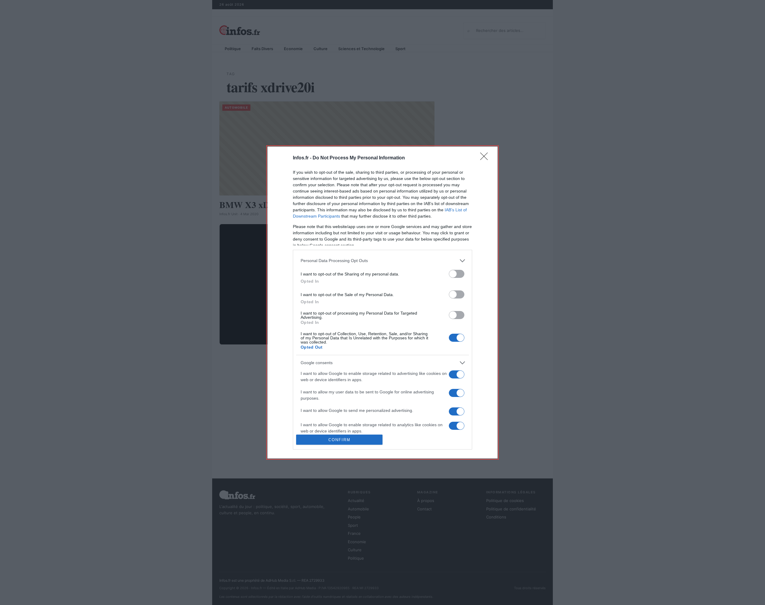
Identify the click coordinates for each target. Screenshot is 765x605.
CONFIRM (339, 440)
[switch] (456, 274)
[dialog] (382, 302)
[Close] (486, 158)
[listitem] (382, 261)
